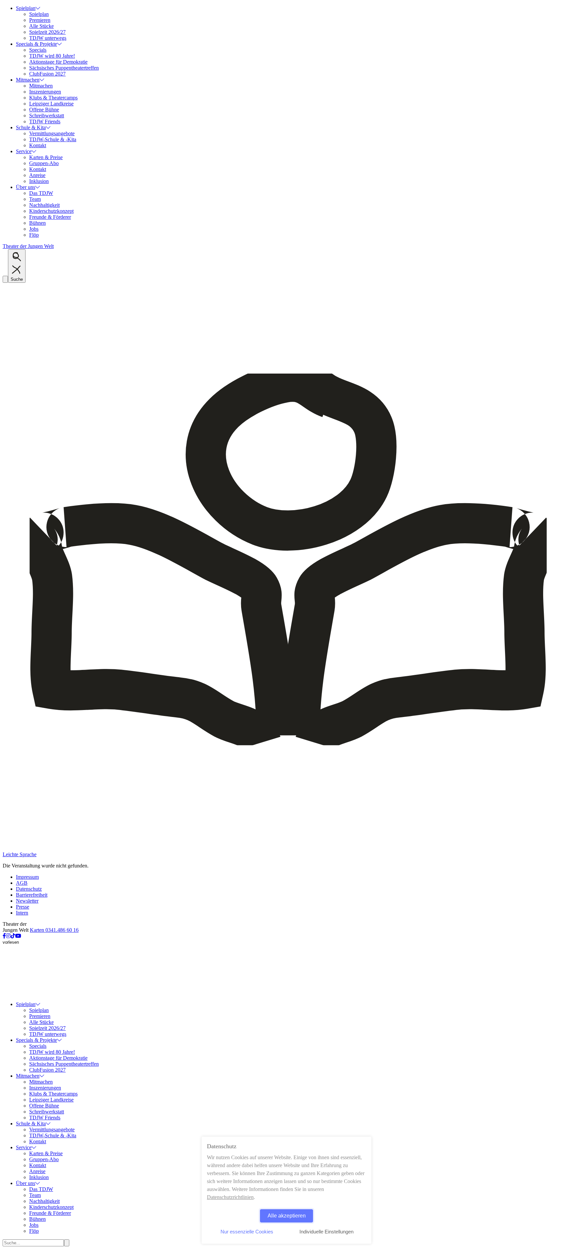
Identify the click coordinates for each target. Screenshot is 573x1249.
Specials (37, 50)
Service (24, 151)
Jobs (33, 229)
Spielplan (25, 8)
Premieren (39, 20)
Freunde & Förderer (50, 217)
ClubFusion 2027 (47, 74)
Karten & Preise (46, 157)
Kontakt (37, 145)
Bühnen (37, 223)
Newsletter (27, 901)
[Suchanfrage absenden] (66, 1242)
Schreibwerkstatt (46, 115)
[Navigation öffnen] (5, 279)
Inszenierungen (45, 91)
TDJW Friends (44, 121)
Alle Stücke (41, 26)
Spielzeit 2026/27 (47, 32)
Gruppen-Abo (44, 163)
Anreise (37, 175)
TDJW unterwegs (47, 38)
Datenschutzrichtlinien (230, 1197)
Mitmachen (27, 80)
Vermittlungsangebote (52, 133)
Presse (22, 907)
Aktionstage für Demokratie (58, 62)
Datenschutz (29, 889)
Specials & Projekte (36, 44)
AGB (22, 883)
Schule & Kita (31, 127)
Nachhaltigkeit (44, 205)
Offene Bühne (44, 109)
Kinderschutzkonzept (51, 211)
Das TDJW (41, 193)
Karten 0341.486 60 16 (54, 930)
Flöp (34, 235)
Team (35, 199)
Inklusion (39, 181)
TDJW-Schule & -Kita (52, 139)
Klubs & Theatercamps (53, 97)
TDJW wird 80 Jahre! (52, 56)
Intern (22, 913)
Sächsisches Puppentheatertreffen (64, 68)
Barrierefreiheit (31, 895)
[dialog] (286, 1190)
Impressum (27, 877)
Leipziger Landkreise (51, 103)
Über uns (25, 187)
